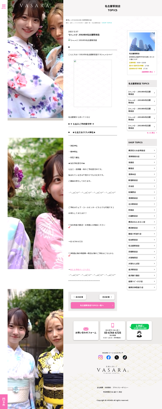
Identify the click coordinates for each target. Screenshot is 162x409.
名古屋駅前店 (96, 23)
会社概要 (100, 387)
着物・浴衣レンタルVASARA (74, 23)
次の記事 (106, 297)
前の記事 (79, 297)
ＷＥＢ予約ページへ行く (80, 269)
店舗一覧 (87, 23)
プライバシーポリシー (120, 387)
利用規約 (108, 387)
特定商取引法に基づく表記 (112, 392)
